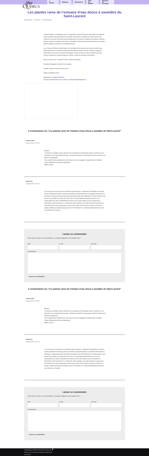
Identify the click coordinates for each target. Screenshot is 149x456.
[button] (56, 2)
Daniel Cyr (29, 20)
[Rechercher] (121, 2)
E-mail (61, 244)
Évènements (79, 2)
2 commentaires (47, 20)
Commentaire (32, 251)
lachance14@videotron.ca (77, 79)
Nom (29, 244)
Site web (93, 244)
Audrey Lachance (58, 77)
